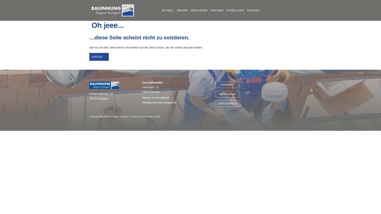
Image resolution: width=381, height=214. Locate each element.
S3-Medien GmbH (151, 116)
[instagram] (290, 10)
